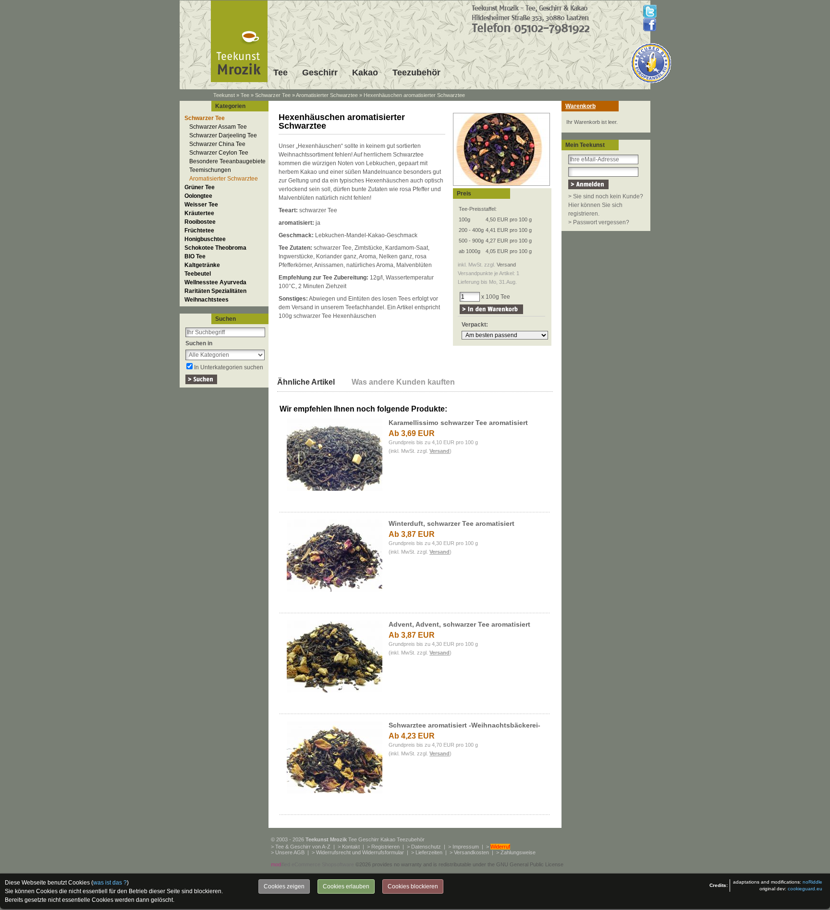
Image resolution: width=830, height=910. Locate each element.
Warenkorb (580, 106)
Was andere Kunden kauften (403, 382)
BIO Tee (195, 256)
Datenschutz (426, 846)
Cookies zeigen (284, 886)
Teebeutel (197, 273)
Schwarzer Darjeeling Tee (223, 135)
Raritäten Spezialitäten (215, 291)
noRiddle (812, 882)
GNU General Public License (529, 864)
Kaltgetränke (202, 265)
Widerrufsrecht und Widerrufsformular (360, 852)
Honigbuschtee (205, 239)
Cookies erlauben (346, 886)
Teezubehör (416, 72)
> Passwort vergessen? (598, 222)
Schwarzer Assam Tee (218, 126)
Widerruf (500, 846)
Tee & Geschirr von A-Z (302, 846)
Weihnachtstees (206, 299)
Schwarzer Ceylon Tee (218, 152)
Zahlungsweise (518, 852)
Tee (280, 72)
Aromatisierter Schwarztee (327, 95)
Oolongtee (198, 196)
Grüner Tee (199, 187)
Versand (506, 264)
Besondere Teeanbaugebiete (227, 161)
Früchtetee (199, 230)
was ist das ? (110, 882)
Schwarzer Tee (273, 95)
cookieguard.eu (805, 888)
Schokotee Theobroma (215, 247)
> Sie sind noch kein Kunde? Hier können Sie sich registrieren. (605, 205)
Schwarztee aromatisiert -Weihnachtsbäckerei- (464, 725)
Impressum (465, 846)
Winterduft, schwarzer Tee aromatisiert (451, 523)
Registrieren (385, 846)
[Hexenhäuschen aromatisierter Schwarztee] (501, 186)
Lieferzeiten (428, 852)
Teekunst (224, 95)
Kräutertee (199, 213)
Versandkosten (471, 852)
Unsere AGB (290, 852)
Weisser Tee (201, 204)
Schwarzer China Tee (217, 144)
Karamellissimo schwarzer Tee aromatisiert (458, 422)
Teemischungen (210, 170)
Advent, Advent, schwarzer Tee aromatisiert (459, 624)
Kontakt (351, 846)
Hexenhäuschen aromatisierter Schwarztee (414, 95)
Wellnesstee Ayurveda (215, 282)
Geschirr (320, 72)
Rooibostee (200, 221)
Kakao (365, 72)
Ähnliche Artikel (306, 382)
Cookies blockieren (413, 886)
